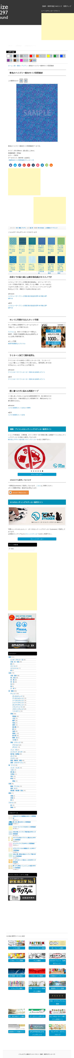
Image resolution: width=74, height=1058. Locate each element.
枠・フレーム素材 (57, 948)
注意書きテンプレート (57, 976)
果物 (13, 781)
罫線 (12, 807)
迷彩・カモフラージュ (17, 762)
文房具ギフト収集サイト (17, 1032)
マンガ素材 (37, 960)
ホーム (10, 46)
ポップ (12, 756)
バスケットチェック (18, 709)
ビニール (13, 666)
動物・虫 (14, 737)
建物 (10, 793)
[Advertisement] (57, 26)
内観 (12, 796)
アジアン (13, 758)
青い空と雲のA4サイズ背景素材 (22, 822)
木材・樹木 (14, 675)
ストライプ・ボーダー (17, 752)
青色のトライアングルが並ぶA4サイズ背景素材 (41, 268)
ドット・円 (14, 750)
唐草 (13, 725)
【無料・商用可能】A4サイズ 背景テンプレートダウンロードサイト (56, 8)
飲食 (12, 778)
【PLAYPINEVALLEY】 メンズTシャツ (37, 1033)
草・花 (12, 682)
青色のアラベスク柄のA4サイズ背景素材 (51, 249)
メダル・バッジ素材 (16, 960)
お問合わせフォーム (30, 46)
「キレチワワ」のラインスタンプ (58, 1033)
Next (63, 455)
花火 (12, 776)
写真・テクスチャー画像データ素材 (37, 989)
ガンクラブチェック (18, 705)
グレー (26, 56)
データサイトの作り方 (37, 1016)
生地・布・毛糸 (15, 662)
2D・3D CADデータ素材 (17, 1016)
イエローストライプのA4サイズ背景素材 (24, 827)
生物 (10, 783)
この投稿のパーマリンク (51, 228)
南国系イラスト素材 (57, 988)
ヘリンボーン (16, 711)
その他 (14, 740)
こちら (38, 485)
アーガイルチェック (18, 698)
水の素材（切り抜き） (16, 976)
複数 (34, 60)
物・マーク (12, 765)
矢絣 (13, 731)
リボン (12, 770)
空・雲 (12, 680)
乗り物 (12, 772)
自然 (10, 673)
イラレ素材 (16, 948)
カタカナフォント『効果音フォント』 (58, 961)
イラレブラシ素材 (16, 988)
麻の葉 (14, 727)
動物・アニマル (15, 786)
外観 (12, 798)
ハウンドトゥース (17, 707)
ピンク (26, 60)
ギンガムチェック (17, 696)
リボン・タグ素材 (37, 976)
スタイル (11, 802)
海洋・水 (13, 788)
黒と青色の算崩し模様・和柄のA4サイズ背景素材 (61, 268)
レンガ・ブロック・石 (17, 660)
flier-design (41, 228)
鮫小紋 (14, 735)
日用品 (12, 774)
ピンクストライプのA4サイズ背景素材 (23, 843)
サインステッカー (37, 474)
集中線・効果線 (15, 754)
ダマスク (14, 747)
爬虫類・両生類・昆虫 (17, 790)
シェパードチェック (18, 702)
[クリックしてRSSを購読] (51, 165)
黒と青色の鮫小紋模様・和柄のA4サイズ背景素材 (51, 268)
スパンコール (14, 668)
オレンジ (42, 56)
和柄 (12, 714)
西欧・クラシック (16, 742)
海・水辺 (13, 678)
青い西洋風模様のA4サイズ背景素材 (41, 248)
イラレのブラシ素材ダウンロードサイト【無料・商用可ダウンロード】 (37, 1054)
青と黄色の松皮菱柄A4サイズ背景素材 (61, 249)
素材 (10, 657)
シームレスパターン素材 (37, 948)
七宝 (13, 718)
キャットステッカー (37, 539)
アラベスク (15, 745)
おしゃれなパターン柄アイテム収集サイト (58, 1017)
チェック (13, 693)
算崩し (14, 733)
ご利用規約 (18, 46)
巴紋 (13, 723)
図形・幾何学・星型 (16, 760)
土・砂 (12, 688)
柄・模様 (11, 691)
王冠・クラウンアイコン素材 (58, 1002)
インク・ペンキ (15, 768)
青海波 (14, 716)
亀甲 (13, 720)
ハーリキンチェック (18, 700)
